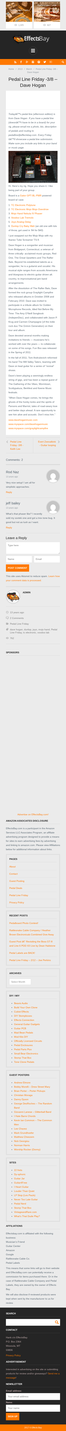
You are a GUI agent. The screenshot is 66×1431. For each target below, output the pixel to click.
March (29, 69)
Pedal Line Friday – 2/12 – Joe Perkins (30, 960)
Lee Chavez (20, 1128)
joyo (35, 629)
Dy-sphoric (20, 1174)
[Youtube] (51, 62)
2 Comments (17, 618)
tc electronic (29, 632)
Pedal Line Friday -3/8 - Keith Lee (16, 445)
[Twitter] (45, 62)
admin (26, 592)
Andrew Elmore (22, 1082)
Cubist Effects (21, 1011)
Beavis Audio (21, 1003)
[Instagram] (33, 62)
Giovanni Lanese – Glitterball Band (32, 1112)
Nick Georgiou (21, 1141)
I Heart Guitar (21, 1187)
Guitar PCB (20, 1028)
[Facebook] (21, 62)
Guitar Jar (19, 1178)
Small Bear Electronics (26, 1053)
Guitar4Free (20, 1182)
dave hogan (16, 629)
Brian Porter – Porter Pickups (29, 1091)
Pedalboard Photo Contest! (23, 923)
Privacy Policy (16, 902)
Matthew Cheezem (24, 1137)
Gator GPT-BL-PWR (30, 195)
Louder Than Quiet (24, 1191)
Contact (13, 873)
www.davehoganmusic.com (23, 420)
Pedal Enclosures (23, 1045)
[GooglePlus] (27, 62)
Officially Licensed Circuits (28, 1041)
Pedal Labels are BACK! (22, 953)
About (12, 866)
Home (11, 69)
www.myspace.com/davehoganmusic (28, 424)
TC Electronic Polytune (23, 205)
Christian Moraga (23, 1095)
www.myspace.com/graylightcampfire (28, 428)
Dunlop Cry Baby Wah (23, 226)
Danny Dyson (21, 1099)
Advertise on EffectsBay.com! (33, 814)
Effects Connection (24, 1020)
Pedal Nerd (20, 1203)
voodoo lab (43, 632)
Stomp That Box (22, 1057)
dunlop (27, 629)
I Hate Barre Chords (25, 1116)
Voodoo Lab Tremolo (22, 217)
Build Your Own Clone (25, 1007)
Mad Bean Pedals (23, 1032)
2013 (20, 69)
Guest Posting (16, 881)
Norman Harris (22, 1145)
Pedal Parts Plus (23, 1049)
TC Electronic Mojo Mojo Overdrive (30, 209)
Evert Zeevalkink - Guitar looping (47, 443)
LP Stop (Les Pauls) (24, 1195)
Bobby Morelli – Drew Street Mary (32, 1086)
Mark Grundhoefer (24, 1133)
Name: (9, 1402)
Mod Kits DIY (21, 1036)
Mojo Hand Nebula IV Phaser (26, 213)
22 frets (18, 1170)
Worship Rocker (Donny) (27, 1149)
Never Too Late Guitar (26, 1199)
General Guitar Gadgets (27, 1024)
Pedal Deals (15, 888)
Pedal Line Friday (19, 623)
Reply (9, 492)
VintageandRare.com (25, 1212)
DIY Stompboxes (23, 1015)
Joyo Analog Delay (21, 222)
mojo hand (44, 629)
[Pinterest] (39, 62)
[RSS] (15, 62)
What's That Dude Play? (27, 1216)
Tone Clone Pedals (24, 1062)
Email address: (14, 1391)
